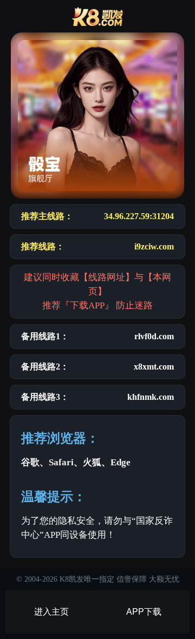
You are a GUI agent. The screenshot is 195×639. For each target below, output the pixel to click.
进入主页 (51, 611)
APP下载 (143, 611)
